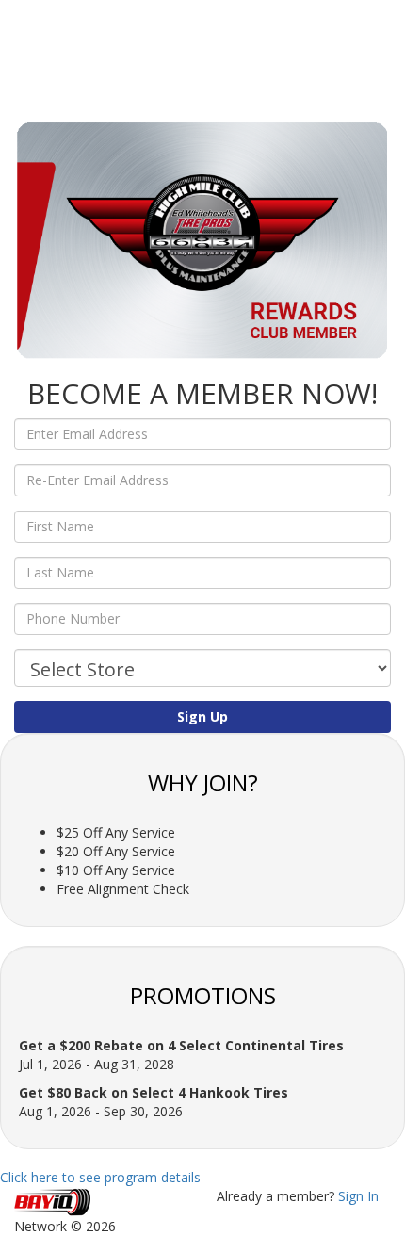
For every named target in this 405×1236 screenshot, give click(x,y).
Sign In (358, 1196)
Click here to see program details (100, 1177)
